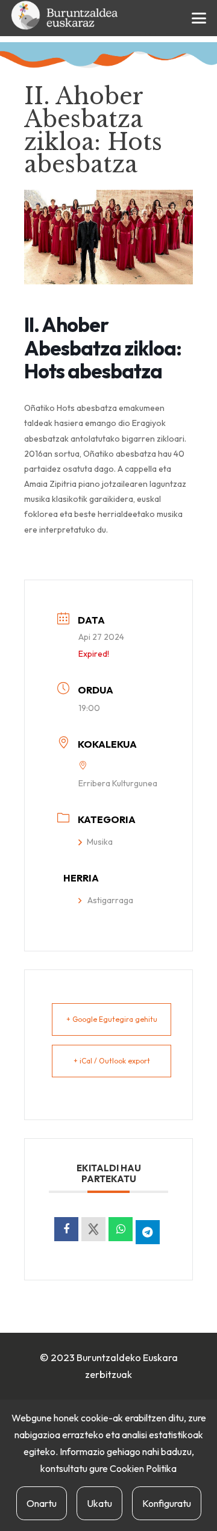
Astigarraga (110, 900)
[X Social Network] (93, 1229)
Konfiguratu (166, 1503)
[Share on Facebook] (66, 1229)
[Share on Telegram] (148, 1232)
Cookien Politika (143, 1468)
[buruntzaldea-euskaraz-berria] (65, 18)
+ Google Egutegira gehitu (111, 1019)
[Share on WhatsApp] (120, 1229)
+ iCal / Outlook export (112, 1060)
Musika (100, 841)
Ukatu (99, 1503)
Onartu (42, 1503)
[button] (199, 18)
